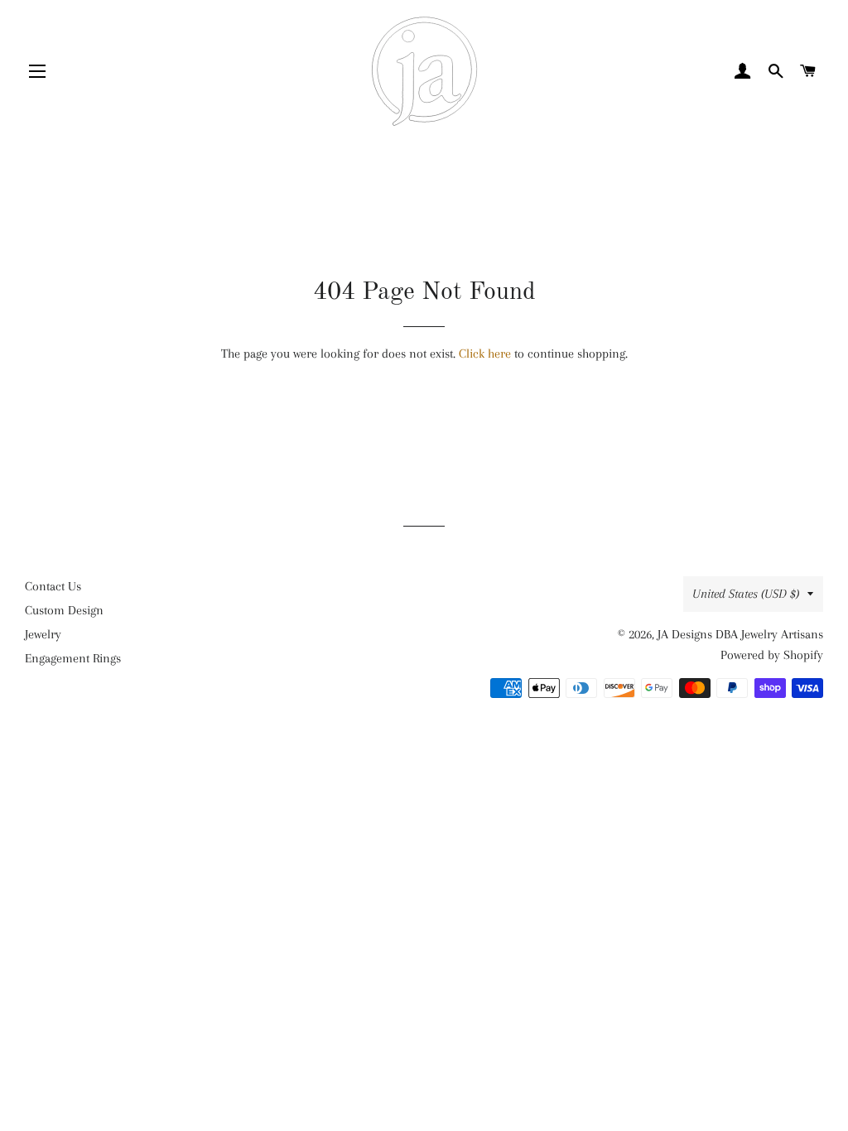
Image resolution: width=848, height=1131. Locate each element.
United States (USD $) (745, 593)
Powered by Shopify (771, 654)
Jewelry (43, 634)
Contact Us (53, 586)
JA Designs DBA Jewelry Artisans (740, 634)
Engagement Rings (73, 658)
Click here (485, 353)
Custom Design (64, 610)
